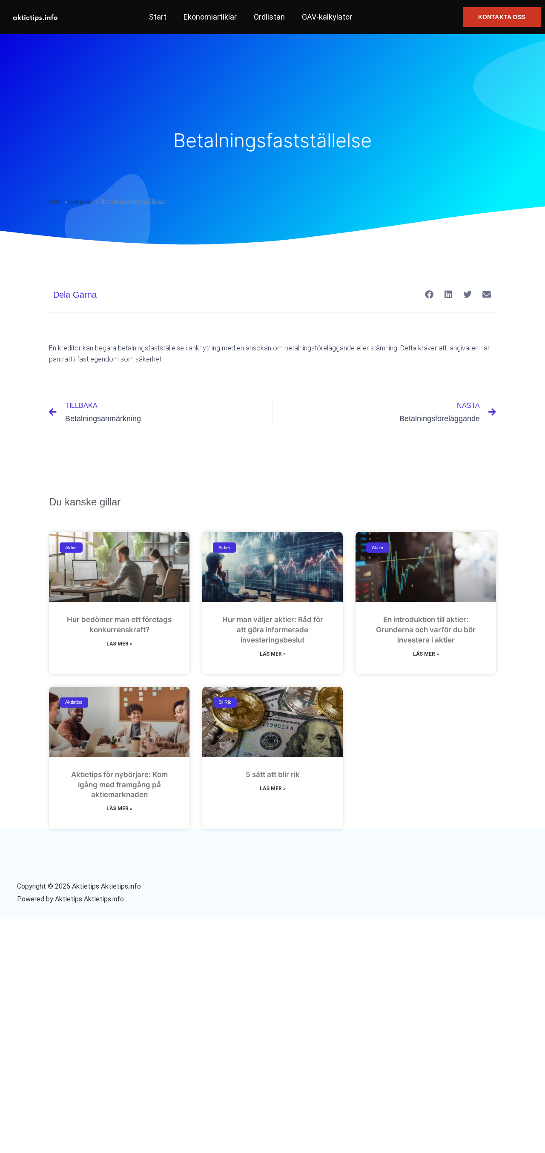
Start (157, 16)
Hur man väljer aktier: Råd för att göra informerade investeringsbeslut (272, 629)
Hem (56, 202)
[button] (502, 17)
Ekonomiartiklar (210, 16)
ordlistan (81, 202)
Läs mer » (119, 644)
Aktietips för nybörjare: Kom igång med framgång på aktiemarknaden (119, 784)
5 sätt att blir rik (273, 774)
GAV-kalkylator (327, 16)
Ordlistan (269, 16)
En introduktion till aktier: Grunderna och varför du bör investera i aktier (426, 629)
